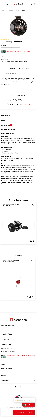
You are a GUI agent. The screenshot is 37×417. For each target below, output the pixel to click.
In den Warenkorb (24, 412)
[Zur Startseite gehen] (18, 3)
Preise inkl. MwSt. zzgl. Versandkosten (10, 47)
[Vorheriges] (1, 225)
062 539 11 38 (26, 104)
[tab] (18, 115)
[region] (18, 25)
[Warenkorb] (34, 3)
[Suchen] (31, 3)
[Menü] (2, 3)
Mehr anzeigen (5, 84)
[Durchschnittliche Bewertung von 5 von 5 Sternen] (6, 40)
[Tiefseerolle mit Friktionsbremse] (18, 282)
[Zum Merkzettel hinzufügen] (33, 205)
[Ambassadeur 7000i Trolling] (18, 226)
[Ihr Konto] (7, 3)
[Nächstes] (35, 225)
